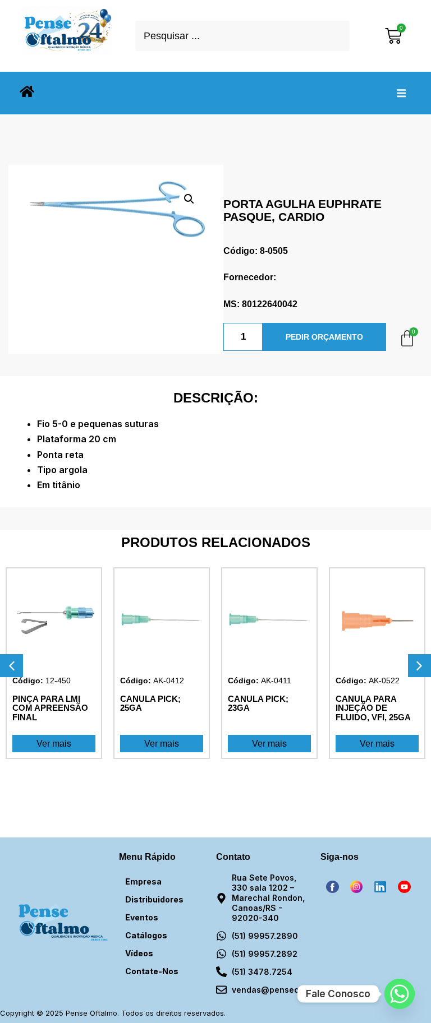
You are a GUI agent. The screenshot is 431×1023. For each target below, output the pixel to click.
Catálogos (146, 935)
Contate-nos (151, 971)
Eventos (141, 917)
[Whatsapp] (399, 994)
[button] (401, 93)
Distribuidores (154, 899)
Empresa (143, 881)
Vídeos (139, 953)
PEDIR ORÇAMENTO (324, 336)
